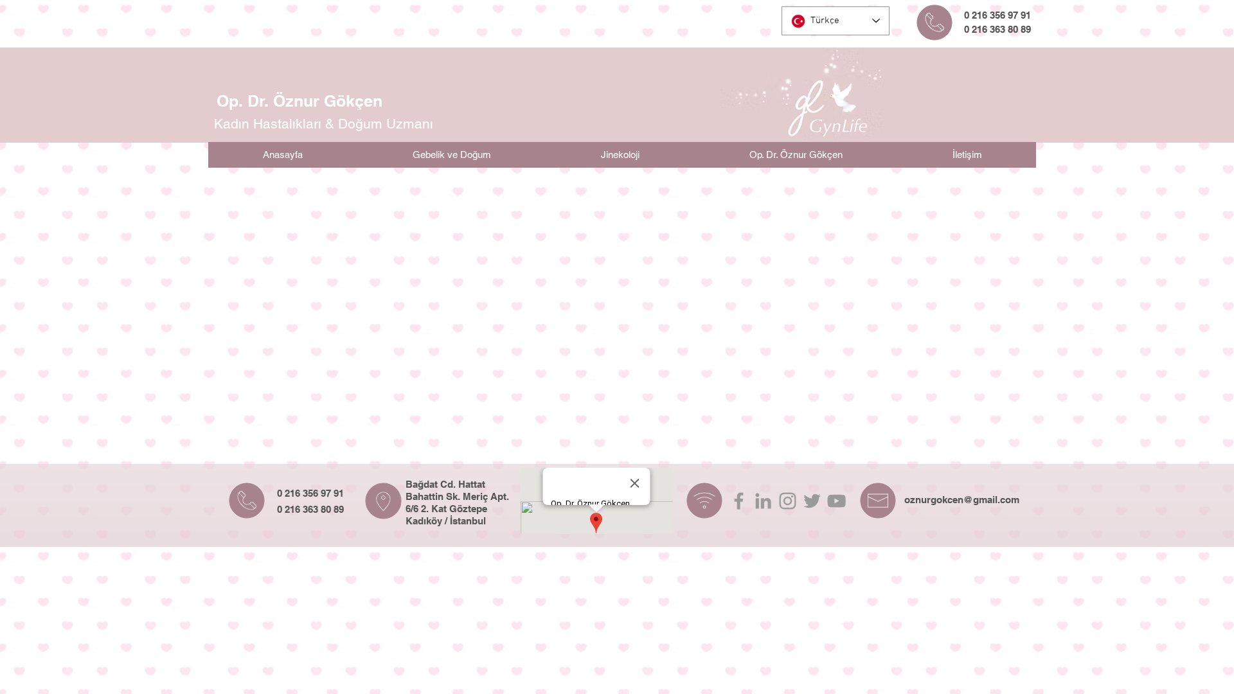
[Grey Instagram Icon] (787, 501)
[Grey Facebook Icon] (739, 501)
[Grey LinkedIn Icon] (763, 501)
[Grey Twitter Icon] (812, 501)
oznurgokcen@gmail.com (961, 499)
